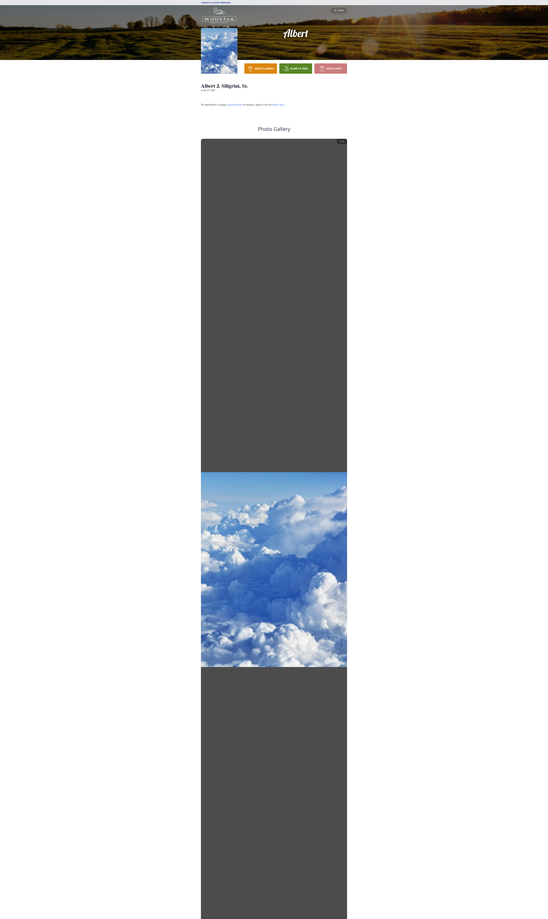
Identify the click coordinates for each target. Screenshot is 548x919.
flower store (278, 104)
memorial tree (235, 104)
